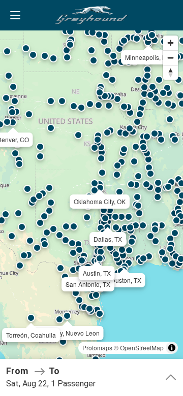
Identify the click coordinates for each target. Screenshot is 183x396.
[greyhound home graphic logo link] (91, 15)
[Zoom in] (170, 43)
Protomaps (97, 347)
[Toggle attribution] (172, 348)
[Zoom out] (170, 57)
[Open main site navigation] (15, 15)
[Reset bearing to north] (170, 72)
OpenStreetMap (142, 347)
